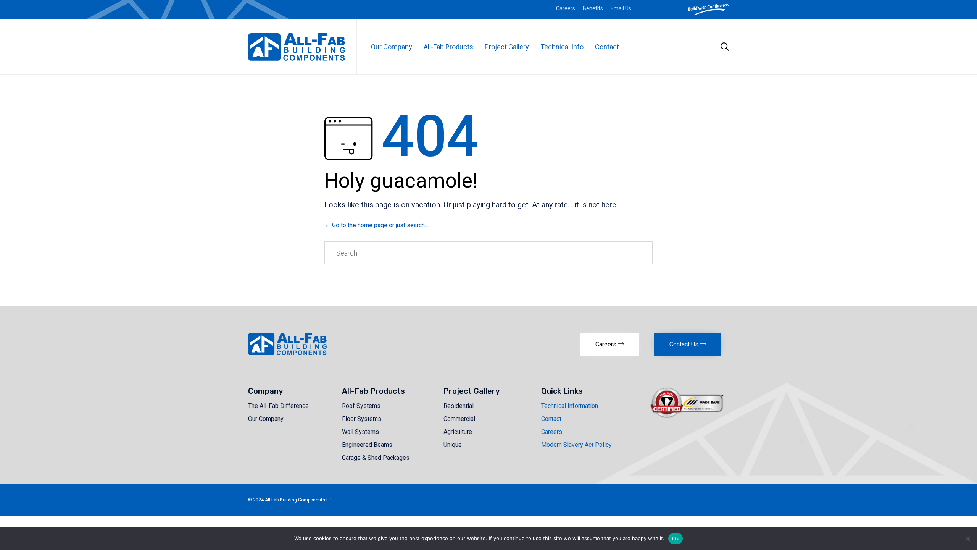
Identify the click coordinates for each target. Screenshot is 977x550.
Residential (458, 405)
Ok (675, 538)
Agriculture (457, 431)
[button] (609, 344)
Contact (607, 47)
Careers (565, 8)
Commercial (459, 418)
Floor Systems (361, 418)
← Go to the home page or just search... (376, 225)
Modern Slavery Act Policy (576, 444)
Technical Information (569, 405)
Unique (452, 444)
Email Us (621, 8)
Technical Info (562, 47)
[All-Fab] (296, 47)
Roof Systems (361, 405)
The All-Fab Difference (278, 405)
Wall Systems (360, 431)
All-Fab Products (448, 47)
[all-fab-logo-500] (287, 353)
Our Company (391, 47)
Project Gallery (507, 47)
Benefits (593, 8)
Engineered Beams (367, 444)
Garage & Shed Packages (376, 457)
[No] (967, 538)
